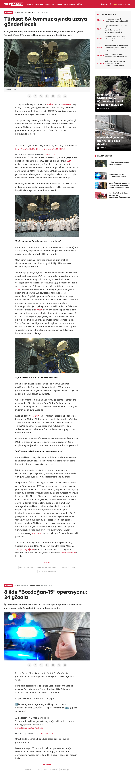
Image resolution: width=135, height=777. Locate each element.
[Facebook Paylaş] (35, 96)
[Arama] (111, 4)
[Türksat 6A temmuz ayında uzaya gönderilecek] (101, 163)
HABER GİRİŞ (30, 12)
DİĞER (79, 4)
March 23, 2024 (51, 154)
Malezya (37, 415)
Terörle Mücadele (50, 770)
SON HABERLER (107, 14)
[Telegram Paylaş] (53, 96)
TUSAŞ (18, 289)
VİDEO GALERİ (105, 148)
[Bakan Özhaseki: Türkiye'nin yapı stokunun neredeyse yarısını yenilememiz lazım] (101, 185)
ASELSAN (36, 533)
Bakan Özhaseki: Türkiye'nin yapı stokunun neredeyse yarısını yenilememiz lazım (119, 185)
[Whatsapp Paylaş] (59, 96)
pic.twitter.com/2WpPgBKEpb (29, 728)
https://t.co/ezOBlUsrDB (26, 149)
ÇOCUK (48, 4)
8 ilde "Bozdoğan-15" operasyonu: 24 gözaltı (117, 176)
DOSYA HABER (69, 4)
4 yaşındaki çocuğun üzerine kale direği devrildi (110, 141)
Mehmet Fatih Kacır (26, 567)
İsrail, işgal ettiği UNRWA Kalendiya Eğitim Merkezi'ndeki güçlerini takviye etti (110, 99)
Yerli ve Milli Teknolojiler (47, 571)
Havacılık (66, 104)
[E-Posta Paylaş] (65, 96)
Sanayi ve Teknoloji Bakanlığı (47, 567)
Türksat (50, 104)
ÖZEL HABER (57, 4)
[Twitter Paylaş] (41, 96)
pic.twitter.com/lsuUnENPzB (52, 149)
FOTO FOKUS (104, 108)
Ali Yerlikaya (64, 770)
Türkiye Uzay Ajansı (24, 549)
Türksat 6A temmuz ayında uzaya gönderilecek (119, 163)
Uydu (73, 567)
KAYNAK (17, 12)
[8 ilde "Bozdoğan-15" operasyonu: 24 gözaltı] (101, 175)
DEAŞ (38, 770)
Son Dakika (29, 770)
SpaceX (38, 309)
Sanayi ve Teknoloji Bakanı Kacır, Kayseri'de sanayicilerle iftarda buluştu (119, 195)
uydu (69, 160)
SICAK (29, 4)
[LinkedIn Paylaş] (47, 96)
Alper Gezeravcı (68, 552)
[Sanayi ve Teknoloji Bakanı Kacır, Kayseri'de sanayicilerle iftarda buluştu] (101, 195)
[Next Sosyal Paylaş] (29, 96)
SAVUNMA (39, 4)
